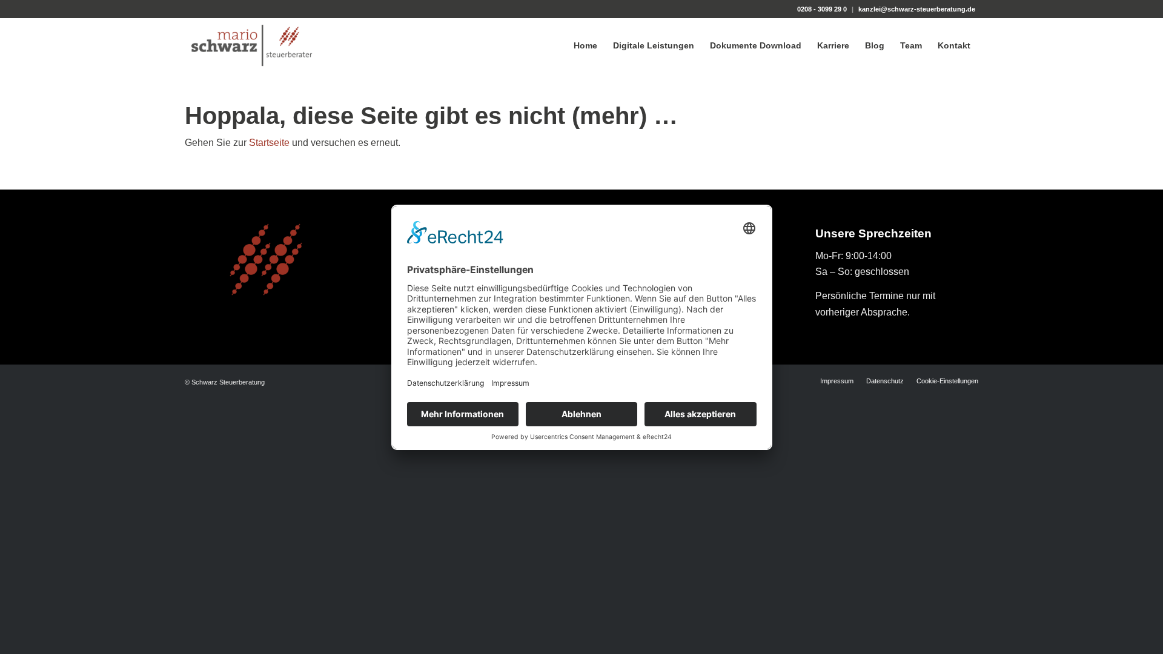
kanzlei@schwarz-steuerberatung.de (916, 9)
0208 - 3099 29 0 (822, 9)
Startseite (269, 142)
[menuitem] (585, 45)
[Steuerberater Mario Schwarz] (252, 45)
